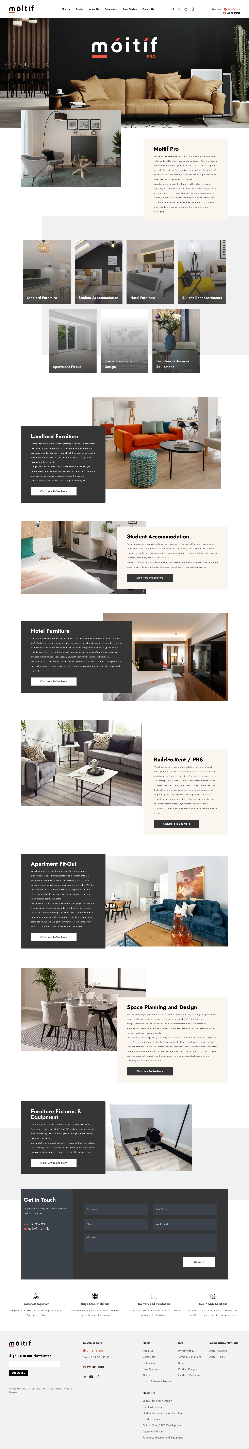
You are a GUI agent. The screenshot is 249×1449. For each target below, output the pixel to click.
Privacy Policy (186, 1351)
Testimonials (111, 9)
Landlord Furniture (153, 1407)
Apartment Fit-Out (153, 1431)
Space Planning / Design (157, 1401)
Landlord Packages (189, 1375)
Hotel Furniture (151, 1419)
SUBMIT (199, 1262)
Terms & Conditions (189, 1357)
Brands (182, 1363)
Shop (64, 9)
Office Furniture (218, 1351)
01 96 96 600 (234, 9)
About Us (94, 9)
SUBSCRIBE (18, 1373)
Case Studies (130, 9)
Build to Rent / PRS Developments (163, 1425)
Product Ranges (187, 1369)
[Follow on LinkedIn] (85, 1377)
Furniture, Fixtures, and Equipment (163, 1437)
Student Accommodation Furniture (163, 1413)
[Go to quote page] (193, 9)
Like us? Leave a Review (157, 1381)
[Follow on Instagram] (97, 1377)
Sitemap (147, 1375)
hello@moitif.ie (39, 1228)
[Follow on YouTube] (91, 1377)
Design (79, 9)
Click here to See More (53, 491)
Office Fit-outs (217, 1357)
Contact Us (148, 9)
